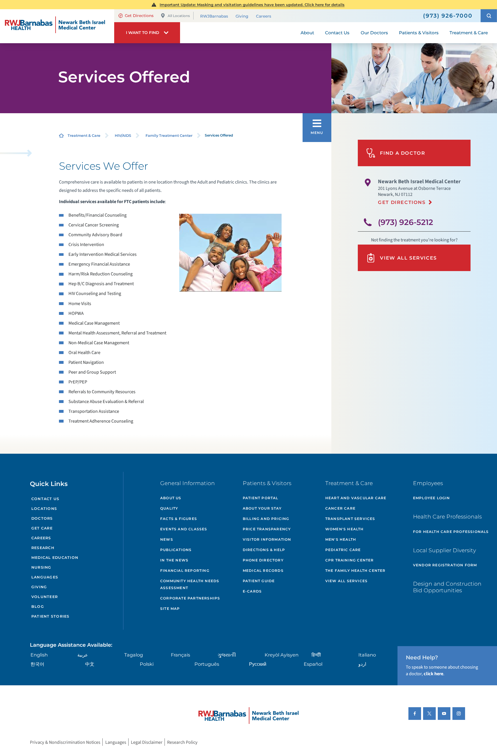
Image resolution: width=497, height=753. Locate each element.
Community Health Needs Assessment (189, 584)
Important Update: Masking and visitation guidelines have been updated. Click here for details (252, 4)
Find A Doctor (402, 153)
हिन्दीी (316, 655)
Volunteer (44, 597)
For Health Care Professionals (451, 531)
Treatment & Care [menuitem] (469, 32)
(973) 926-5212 (405, 222)
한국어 (37, 664)
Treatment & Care (84, 135)
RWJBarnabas (214, 16)
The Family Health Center (355, 570)
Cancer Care (340, 508)
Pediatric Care (343, 550)
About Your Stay (262, 508)
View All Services (408, 258)
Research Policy (182, 742)
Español (313, 664)
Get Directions (139, 15)
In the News (174, 560)
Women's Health (344, 529)
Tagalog (133, 655)
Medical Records (263, 570)
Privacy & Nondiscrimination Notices (65, 742)
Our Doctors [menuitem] (374, 32)
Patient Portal (260, 498)
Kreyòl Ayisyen (282, 655)
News (166, 539)
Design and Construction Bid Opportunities (447, 587)
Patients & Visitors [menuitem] (419, 32)
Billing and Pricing (266, 518)
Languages (44, 577)
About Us (170, 498)
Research (42, 548)
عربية (82, 655)
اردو (362, 664)
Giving (242, 16)
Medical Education (54, 557)
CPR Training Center (349, 560)
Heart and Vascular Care (356, 498)
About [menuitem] (307, 32)
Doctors (42, 518)
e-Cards (252, 591)
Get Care (42, 528)
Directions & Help (264, 550)
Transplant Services (350, 518)
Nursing (41, 567)
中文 (89, 664)
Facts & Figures (178, 518)
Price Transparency (267, 529)
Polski (147, 664)
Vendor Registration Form (445, 565)
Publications (176, 550)
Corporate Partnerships (190, 598)
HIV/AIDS (123, 135)
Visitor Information (267, 539)
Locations (44, 508)
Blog (37, 606)
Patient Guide (259, 581)
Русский (257, 664)
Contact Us (45, 499)
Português (206, 664)
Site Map (170, 608)
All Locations (179, 16)
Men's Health (340, 539)
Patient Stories (50, 616)
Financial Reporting (184, 570)
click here (433, 673)
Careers (263, 16)
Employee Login (431, 498)
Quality (169, 508)
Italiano (367, 655)
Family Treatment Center (169, 135)
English (39, 655)
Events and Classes (183, 529)
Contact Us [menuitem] (337, 32)
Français (180, 655)
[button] (489, 15)
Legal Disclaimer (147, 742)
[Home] (57, 26)
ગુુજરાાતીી (227, 655)
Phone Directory (263, 560)
